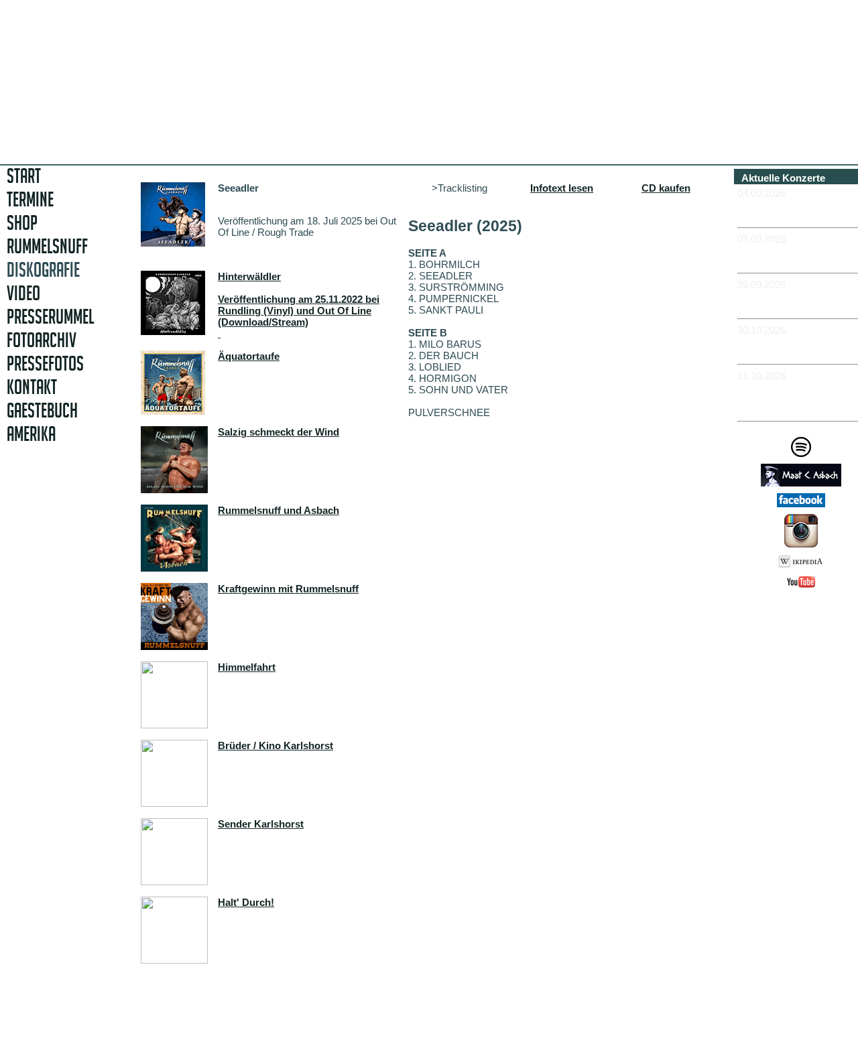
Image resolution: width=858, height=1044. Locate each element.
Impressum (806, 612)
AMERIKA (31, 434)
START (24, 176)
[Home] (327, 137)
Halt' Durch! (246, 902)
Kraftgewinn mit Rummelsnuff (288, 588)
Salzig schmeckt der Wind (278, 432)
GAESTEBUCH (42, 410)
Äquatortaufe (249, 356)
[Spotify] (801, 453)
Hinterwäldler (249, 276)
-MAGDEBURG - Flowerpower (776, 301)
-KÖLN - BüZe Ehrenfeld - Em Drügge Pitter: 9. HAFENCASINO (797, 398)
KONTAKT (32, 387)
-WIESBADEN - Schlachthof (772, 347)
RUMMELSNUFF (47, 246)
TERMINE (30, 199)
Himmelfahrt (246, 667)
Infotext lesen (561, 188)
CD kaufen (665, 188)
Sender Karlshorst (261, 824)
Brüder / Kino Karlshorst (275, 745)
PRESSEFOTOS (45, 363)
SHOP (22, 223)
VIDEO (23, 293)
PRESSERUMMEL (50, 317)
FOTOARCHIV (41, 340)
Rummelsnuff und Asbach (278, 510)
